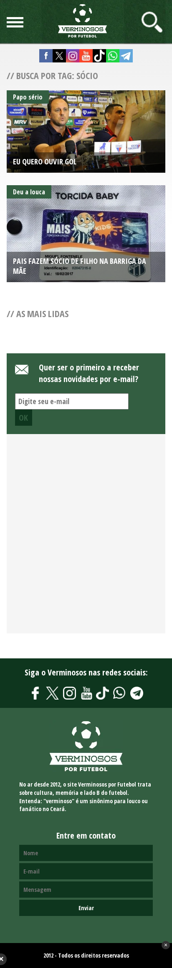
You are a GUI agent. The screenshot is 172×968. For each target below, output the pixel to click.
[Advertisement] (86, 538)
